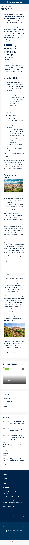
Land (5, 406)
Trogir (6, 481)
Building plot (10, 409)
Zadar (6, 478)
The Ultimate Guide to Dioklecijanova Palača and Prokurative (17, 437)
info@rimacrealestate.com (12, 496)
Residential (7, 398)
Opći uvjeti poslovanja (9, 506)
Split (5, 483)
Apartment (10, 401)
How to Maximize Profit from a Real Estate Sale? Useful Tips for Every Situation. (17, 423)
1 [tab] (14, 386)
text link (11, 22)
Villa (8, 404)
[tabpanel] (14, 375)
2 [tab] (16, 386)
